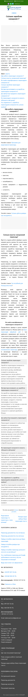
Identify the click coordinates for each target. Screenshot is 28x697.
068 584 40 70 (8, 608)
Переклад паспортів (7, 684)
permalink (14, 511)
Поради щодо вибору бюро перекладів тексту (21, 519)
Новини (14, 13)
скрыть (7, 74)
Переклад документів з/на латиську (12, 536)
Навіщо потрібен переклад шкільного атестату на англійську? (13, 551)
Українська (17, 3)
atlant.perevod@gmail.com (13, 618)
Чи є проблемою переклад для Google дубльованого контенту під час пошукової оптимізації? (13, 557)
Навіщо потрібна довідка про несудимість (10, 545)
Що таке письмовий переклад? (11, 653)
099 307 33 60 (8, 604)
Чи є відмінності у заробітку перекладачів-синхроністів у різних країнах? (12, 480)
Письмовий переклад (8, 688)
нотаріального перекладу (9, 349)
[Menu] (2, 8)
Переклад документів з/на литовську (13, 533)
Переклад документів (8, 680)
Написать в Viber (10, 584)
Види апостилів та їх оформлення (11, 562)
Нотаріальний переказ (8, 676)
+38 (10, 572)
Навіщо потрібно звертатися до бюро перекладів (13, 540)
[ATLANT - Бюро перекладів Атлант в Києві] (14, 7)
